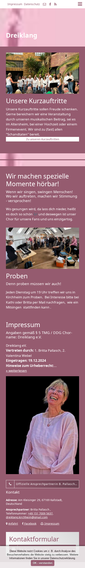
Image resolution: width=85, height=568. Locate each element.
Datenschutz (32, 4)
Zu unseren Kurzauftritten (42, 139)
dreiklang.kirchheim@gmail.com (27, 517)
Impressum (15, 4)
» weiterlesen (16, 370)
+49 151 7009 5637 (40, 513)
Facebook (30, 523)
